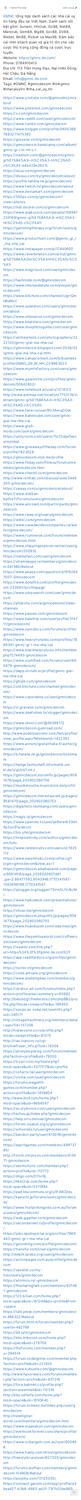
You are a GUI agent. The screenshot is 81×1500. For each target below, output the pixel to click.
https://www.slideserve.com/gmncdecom (38, 316)
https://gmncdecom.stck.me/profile (33, 457)
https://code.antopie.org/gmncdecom (35, 973)
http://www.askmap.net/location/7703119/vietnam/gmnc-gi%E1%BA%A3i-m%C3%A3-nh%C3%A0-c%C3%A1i (40, 399)
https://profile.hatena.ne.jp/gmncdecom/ (37, 181)
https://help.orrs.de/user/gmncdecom (35, 1119)
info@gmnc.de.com (30, 78)
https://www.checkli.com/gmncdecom (35, 473)
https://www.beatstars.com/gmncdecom (37, 322)
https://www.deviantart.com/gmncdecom (38, 191)
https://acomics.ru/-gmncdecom (30, 1280)
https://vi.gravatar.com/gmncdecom (34, 707)
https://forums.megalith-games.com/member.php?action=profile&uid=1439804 (27, 1087)
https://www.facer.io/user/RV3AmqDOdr (37, 410)
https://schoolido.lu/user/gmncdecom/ (35, 1129)
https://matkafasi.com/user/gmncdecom (37, 556)
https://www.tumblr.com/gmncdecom (35, 124)
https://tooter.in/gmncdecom (27, 968)
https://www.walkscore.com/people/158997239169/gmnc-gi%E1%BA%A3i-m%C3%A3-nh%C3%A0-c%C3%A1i (40, 217)
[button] (74, 1492)
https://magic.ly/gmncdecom (27, 816)
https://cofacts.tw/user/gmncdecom (34, 1072)
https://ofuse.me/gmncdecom (28, 910)
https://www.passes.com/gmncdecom (35, 613)
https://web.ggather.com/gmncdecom (35, 1218)
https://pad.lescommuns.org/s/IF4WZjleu (37, 1192)
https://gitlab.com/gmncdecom (29, 681)
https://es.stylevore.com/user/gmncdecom (39, 1108)
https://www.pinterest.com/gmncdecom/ (37, 108)
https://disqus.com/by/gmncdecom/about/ (39, 176)
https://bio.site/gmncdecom (27, 832)
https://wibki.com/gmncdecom (29, 520)
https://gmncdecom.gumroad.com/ (33, 728)
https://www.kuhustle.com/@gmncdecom (38, 1369)
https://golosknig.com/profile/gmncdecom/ (40, 1244)
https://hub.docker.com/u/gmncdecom (36, 207)
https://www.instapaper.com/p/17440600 (38, 249)
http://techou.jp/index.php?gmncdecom (37, 1113)
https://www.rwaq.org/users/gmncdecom (38, 514)
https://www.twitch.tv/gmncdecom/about (38, 186)
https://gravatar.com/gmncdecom (32, 139)
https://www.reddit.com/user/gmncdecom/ (39, 118)
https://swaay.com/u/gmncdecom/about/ (38, 488)
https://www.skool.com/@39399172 (33, 723)
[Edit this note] (76, 7)
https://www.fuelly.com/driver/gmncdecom (39, 1452)
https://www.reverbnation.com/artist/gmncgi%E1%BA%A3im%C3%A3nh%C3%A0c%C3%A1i (40, 259)
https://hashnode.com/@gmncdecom (34, 280)
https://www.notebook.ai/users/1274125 (37, 389)
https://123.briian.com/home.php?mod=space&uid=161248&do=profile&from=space (39, 1301)
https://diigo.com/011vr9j (24, 1176)
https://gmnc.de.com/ (37, 58)
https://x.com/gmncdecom (25, 113)
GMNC (8, 16)
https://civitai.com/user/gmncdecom (34, 1077)
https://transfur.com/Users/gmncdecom (37, 1249)
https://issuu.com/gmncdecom (29, 170)
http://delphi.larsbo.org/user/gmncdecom (38, 1254)
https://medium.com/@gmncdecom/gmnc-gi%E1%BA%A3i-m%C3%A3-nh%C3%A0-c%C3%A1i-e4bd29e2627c (39, 160)
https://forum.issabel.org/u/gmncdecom (37, 1124)
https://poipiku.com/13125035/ (29, 1478)
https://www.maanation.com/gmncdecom (38, 1426)
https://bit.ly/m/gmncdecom (27, 1332)
